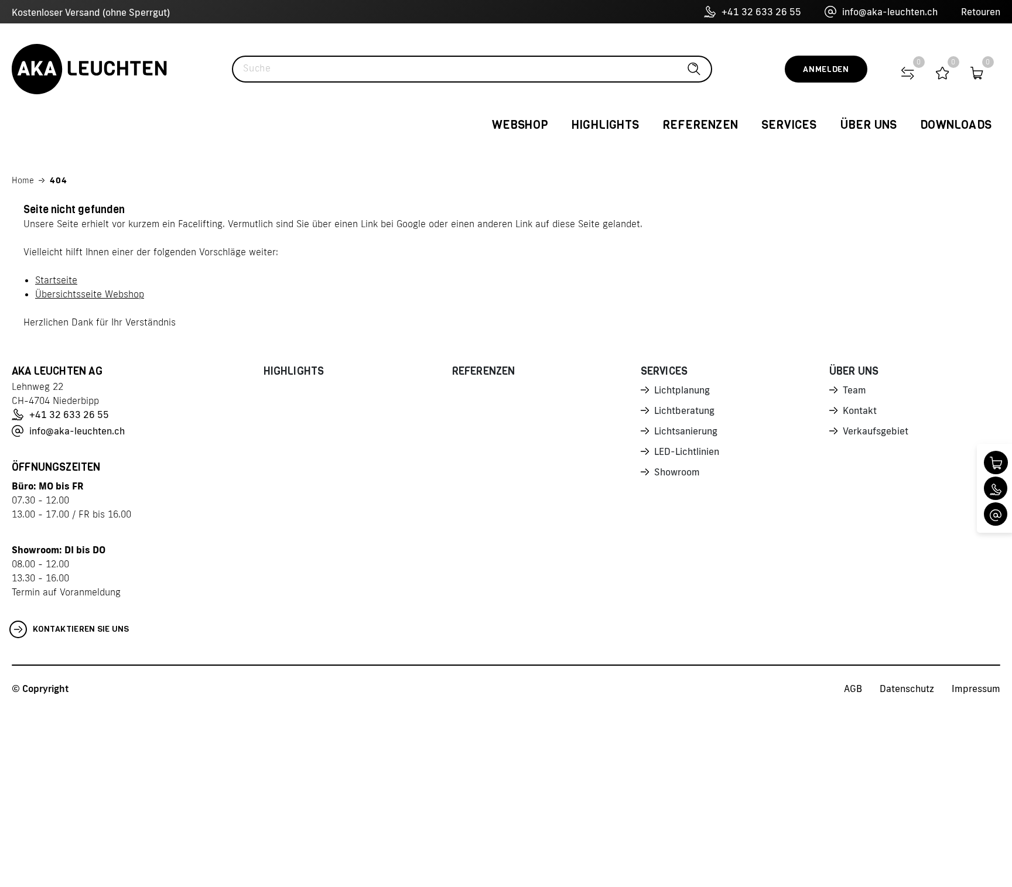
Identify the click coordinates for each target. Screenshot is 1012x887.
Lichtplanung (682, 390)
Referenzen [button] (700, 125)
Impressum (976, 688)
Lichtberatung (684, 410)
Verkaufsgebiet (875, 431)
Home (23, 180)
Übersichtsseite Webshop (89, 294)
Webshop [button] (520, 125)
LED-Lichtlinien (686, 451)
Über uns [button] (868, 125)
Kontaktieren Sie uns (81, 629)
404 (58, 180)
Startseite (56, 280)
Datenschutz (907, 688)
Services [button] (789, 125)
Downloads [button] (956, 125)
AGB (853, 688)
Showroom (677, 472)
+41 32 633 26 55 (761, 12)
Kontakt (860, 410)
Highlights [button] (605, 125)
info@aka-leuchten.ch (890, 12)
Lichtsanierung (685, 431)
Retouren (980, 12)
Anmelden (826, 69)
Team (854, 390)
